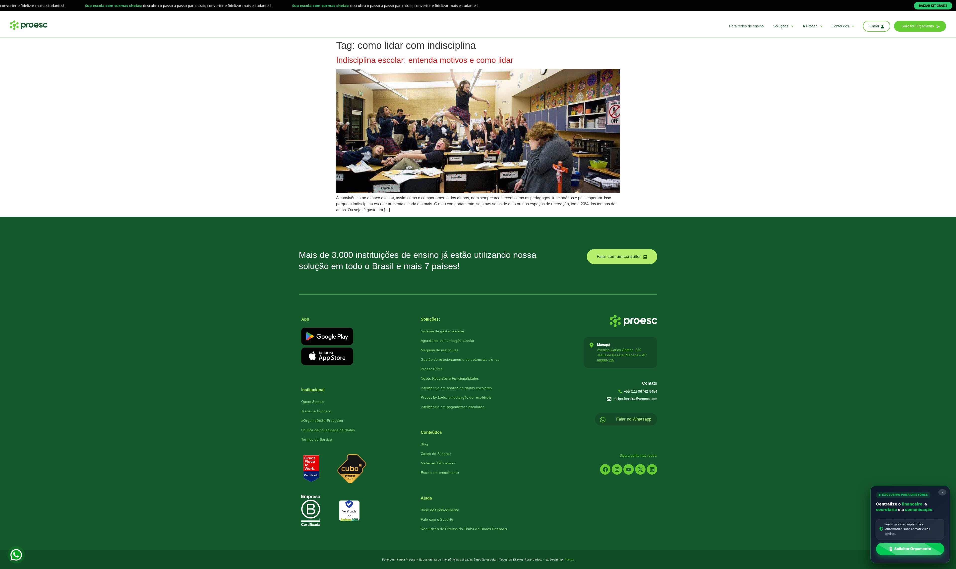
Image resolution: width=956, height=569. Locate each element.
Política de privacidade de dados (328, 430)
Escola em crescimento (440, 473)
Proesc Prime (432, 369)
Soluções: (430, 319)
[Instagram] (617, 469)
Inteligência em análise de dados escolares (456, 388)
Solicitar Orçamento (912, 548)
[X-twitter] (640, 469)
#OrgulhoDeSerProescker (322, 421)
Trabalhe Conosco (316, 411)
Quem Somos (312, 402)
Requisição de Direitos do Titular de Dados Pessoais (464, 529)
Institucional (312, 390)
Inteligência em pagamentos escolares (452, 407)
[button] (920, 26)
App (305, 319)
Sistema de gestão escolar (443, 331)
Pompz (569, 559)
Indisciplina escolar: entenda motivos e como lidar (424, 60)
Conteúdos (840, 26)
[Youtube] (628, 469)
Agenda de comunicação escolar (448, 341)
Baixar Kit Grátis (933, 5)
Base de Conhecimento (440, 510)
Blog (424, 444)
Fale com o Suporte (437, 519)
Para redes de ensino (746, 26)
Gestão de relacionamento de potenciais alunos (460, 359)
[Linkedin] (652, 469)
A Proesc (810, 26)
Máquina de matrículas (439, 350)
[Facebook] (605, 469)
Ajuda (426, 498)
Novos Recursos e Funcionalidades (450, 378)
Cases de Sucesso (436, 454)
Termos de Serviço (316, 439)
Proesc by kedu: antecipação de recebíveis (456, 397)
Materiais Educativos (438, 463)
